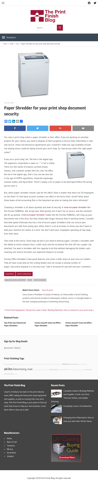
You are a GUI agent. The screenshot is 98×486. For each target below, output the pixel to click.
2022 (47, 369)
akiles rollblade (37, 369)
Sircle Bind (11, 452)
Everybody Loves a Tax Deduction (77, 406)
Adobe (44, 369)
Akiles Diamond (19, 364)
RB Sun (10, 449)
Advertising (53, 369)
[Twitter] (38, 128)
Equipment (9, 274)
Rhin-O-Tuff (12, 442)
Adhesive (65, 364)
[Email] (83, 128)
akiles (8, 369)
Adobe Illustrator (47, 364)
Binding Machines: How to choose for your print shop (70, 310)
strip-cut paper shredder (75, 207)
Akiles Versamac (57, 364)
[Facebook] (15, 128)
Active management (73, 369)
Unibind (10, 456)
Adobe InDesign (82, 364)
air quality (82, 369)
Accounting (74, 364)
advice (16, 374)
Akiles (9, 438)
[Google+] (60, 128)
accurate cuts (62, 369)
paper (30, 280)
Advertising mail (22, 369)
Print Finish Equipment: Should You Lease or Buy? (26, 310)
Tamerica (11, 445)
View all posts (47, 290)
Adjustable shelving (36, 364)
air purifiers (27, 364)
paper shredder (40, 280)
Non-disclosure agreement (15, 280)
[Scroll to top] (94, 482)
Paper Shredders (24, 274)
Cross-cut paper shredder (33, 215)
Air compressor (9, 364)
